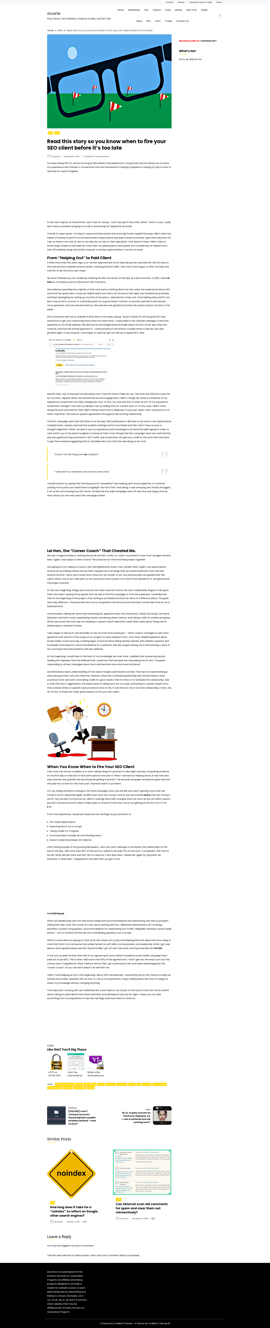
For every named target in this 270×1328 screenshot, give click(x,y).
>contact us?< (208, 40)
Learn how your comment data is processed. (115, 1255)
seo (138, 1084)
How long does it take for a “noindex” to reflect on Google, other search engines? (74, 1211)
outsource (110, 1084)
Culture (157, 10)
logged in (66, 1245)
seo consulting (159, 1084)
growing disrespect (88, 847)
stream (181, 2)
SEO (148, 21)
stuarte (53, 13)
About (219, 2)
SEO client (146, 1084)
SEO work (67, 1088)
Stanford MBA (79, 1088)
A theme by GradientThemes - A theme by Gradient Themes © (135, 1323)
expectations (90, 1084)
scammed (122, 1084)
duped (79, 1084)
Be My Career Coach (65, 1084)
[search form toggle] (220, 15)
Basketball (134, 10)
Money (178, 10)
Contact (169, 2)
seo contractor (54, 1088)
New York (191, 10)
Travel (168, 21)
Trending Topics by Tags (200, 2)
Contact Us (182, 21)
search (132, 1084)
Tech (158, 21)
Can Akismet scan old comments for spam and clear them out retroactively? (142, 1208)
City (146, 10)
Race (139, 21)
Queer (204, 10)
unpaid (90, 1088)
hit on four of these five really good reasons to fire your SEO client (83, 691)
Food (168, 10)
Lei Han (101, 1084)
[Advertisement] (70, 196)
